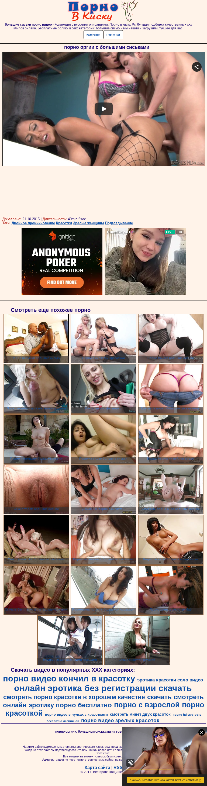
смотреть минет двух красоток (140, 714)
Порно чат (113, 34)
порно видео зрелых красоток (120, 720)
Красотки (64, 223)
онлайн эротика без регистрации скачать (103, 688)
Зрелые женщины (88, 223)
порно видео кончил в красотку (69, 678)
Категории (93, 34)
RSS (118, 767)
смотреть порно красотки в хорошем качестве (74, 697)
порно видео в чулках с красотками (76, 714)
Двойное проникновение (33, 223)
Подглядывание (119, 223)
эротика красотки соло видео (170, 679)
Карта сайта (97, 767)
